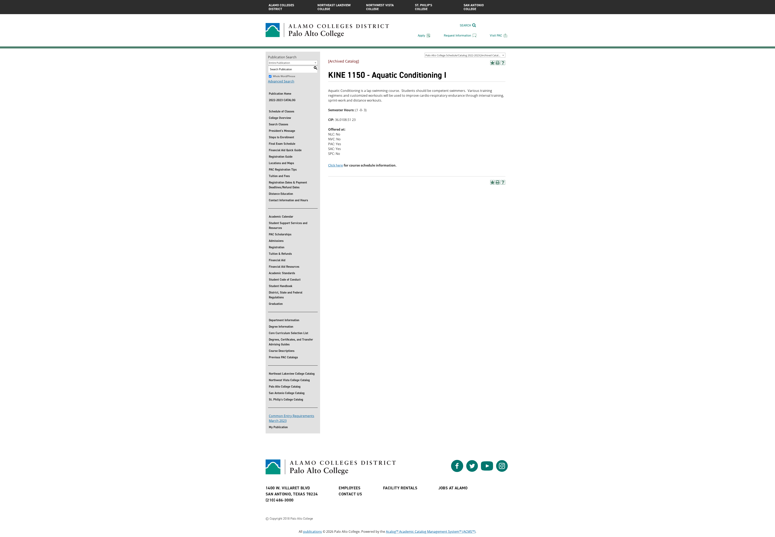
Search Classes (278, 124)
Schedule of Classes (281, 111)
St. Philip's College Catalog (286, 400)
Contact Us (350, 494)
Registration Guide (280, 157)
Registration (276, 247)
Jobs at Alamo (453, 488)
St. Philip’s (423, 7)
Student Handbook (280, 286)
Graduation (276, 304)
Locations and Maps (281, 163)
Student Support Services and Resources (288, 225)
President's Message (282, 131)
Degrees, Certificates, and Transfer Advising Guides (291, 342)
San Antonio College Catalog (287, 393)
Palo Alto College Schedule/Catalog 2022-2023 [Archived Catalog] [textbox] (463, 55)
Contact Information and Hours (288, 200)
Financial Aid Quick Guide (285, 150)
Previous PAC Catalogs (283, 357)
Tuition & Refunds (280, 254)
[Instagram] (502, 471)
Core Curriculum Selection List (288, 333)
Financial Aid (277, 260)
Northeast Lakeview (334, 7)
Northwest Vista (380, 7)
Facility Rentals (400, 488)
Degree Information (281, 327)
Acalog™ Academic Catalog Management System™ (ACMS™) (430, 531)
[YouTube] (487, 471)
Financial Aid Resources (284, 267)
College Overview (280, 118)
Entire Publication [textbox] (279, 63)
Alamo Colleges (281, 7)
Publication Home (280, 94)
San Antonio (474, 7)
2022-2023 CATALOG (282, 100)
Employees (350, 488)
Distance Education (281, 194)
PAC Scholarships (280, 234)
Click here (335, 165)
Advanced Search (281, 81)
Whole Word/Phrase (284, 76)
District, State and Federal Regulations (285, 295)
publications (312, 531)
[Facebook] (457, 471)
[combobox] (465, 55)
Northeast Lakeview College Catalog (292, 374)
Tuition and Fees (279, 176)
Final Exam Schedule (282, 144)
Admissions (276, 241)
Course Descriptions (281, 351)
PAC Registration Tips (283, 170)
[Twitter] (472, 471)
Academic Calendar (281, 217)
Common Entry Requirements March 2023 (291, 418)
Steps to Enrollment (281, 137)
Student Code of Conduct (285, 280)
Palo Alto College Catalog (285, 387)
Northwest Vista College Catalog (289, 380)
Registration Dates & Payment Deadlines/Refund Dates (288, 184)
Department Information (284, 320)
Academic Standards (282, 273)
